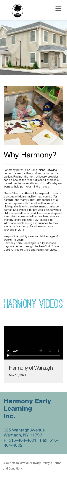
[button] (58, 8)
